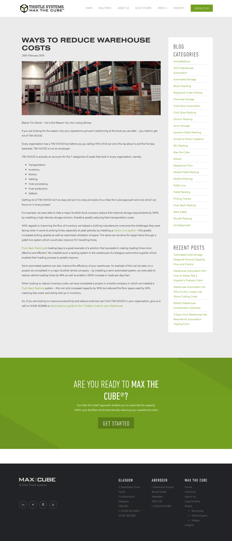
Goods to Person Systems (188, 139)
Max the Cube (181, 152)
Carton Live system (125, 230)
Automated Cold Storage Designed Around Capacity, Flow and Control (189, 259)
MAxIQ (177, 159)
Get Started (116, 423)
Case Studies (143, 7)
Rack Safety (180, 212)
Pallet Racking (181, 192)
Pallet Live (179, 185)
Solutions (105, 7)
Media (162, 7)
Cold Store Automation (186, 106)
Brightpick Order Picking (187, 92)
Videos (196, 520)
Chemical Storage (183, 99)
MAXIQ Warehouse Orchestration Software (186, 305)
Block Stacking (182, 86)
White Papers (199, 515)
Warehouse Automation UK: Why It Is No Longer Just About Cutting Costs (189, 291)
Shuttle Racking (182, 218)
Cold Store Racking (184, 112)
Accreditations (181, 61)
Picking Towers (182, 198)
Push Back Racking (33, 248)
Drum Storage (181, 126)
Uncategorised (181, 225)
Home (89, 7)
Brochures (197, 511)
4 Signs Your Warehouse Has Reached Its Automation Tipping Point (190, 319)
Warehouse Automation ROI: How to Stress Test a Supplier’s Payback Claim (190, 275)
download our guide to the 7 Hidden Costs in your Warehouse (87, 306)
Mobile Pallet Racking (186, 172)
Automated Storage (184, 79)
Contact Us (202, 8)
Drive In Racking (183, 119)
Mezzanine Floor (183, 165)
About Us (123, 7)
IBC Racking (180, 145)
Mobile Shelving (183, 179)
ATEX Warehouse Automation (183, 70)
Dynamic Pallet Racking (187, 132)
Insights (178, 7)
